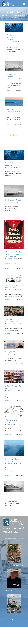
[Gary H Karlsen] (8, 2)
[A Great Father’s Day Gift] (14, 376)
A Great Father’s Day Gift (13, 387)
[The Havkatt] (14, 486)
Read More (9, 54)
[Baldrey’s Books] (14, 101)
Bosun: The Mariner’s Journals (11, 37)
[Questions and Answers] (14, 411)
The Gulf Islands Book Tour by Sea (12, 320)
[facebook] (12, 619)
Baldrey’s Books (13, 109)
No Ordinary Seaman (12, 75)
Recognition (10, 352)
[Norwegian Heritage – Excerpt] (14, 448)
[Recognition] (14, 344)
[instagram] (15, 619)
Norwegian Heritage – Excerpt (13, 460)
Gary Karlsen (11, 41)
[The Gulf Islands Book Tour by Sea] (14, 311)
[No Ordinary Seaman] (14, 66)
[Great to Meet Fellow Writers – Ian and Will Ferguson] (14, 234)
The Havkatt (10, 495)
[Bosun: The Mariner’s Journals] (14, 27)
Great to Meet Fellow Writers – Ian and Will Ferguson (13, 254)
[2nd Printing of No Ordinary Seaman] (14, 278)
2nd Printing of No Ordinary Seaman (12, 286)
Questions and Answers (11, 421)
